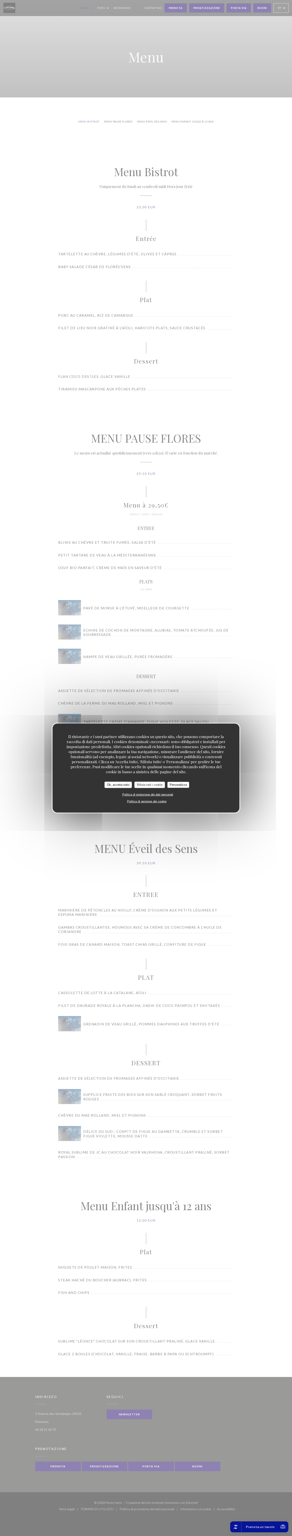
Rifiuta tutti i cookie (149, 784)
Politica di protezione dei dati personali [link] (147, 794)
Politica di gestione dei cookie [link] (147, 801)
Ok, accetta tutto (118, 784)
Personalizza (178, 784)
